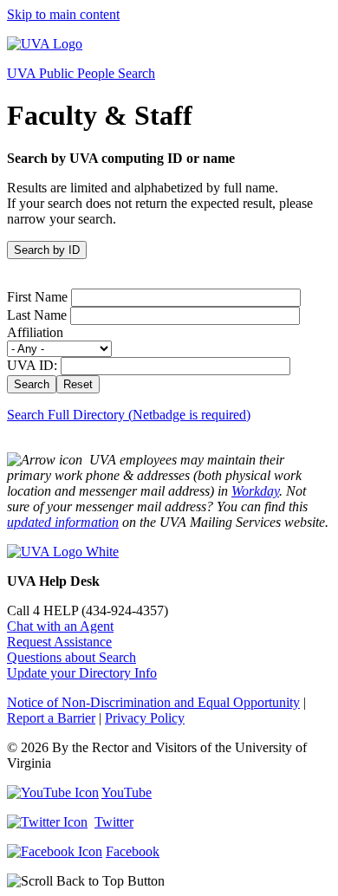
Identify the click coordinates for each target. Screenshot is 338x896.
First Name (37, 296)
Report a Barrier (51, 718)
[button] (169, 881)
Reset (78, 384)
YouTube (126, 792)
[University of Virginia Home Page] (44, 43)
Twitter (113, 822)
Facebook (132, 851)
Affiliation (35, 332)
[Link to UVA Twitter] (47, 822)
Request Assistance (59, 641)
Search (31, 384)
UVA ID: (32, 365)
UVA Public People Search (81, 73)
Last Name (37, 315)
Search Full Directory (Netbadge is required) (128, 414)
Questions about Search (71, 657)
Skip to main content (63, 14)
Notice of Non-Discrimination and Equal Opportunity (153, 702)
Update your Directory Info (82, 673)
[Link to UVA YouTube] (53, 792)
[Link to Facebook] (54, 851)
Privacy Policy (145, 718)
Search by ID (47, 249)
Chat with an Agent (60, 626)
